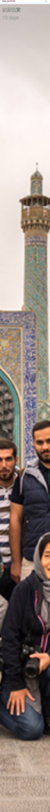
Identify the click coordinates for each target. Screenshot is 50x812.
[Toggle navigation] (46, 1)
